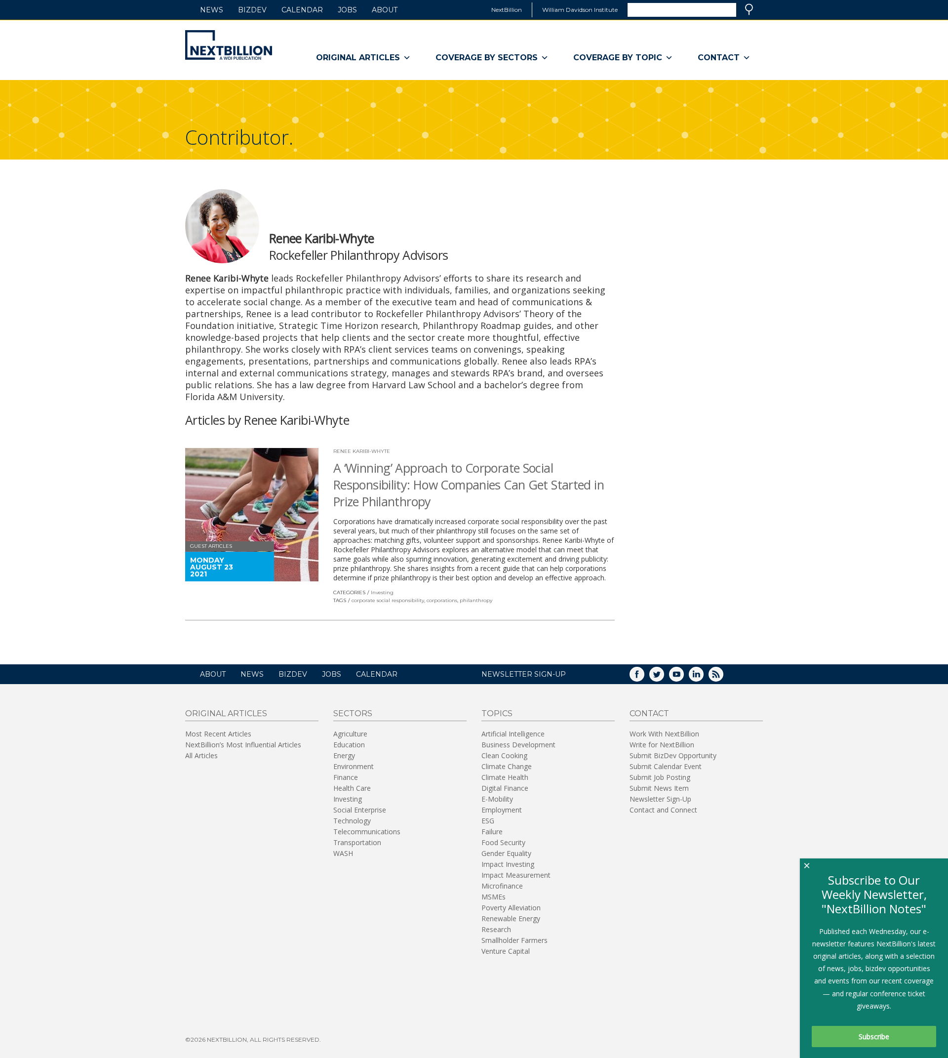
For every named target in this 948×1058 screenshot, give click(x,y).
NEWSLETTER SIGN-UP (523, 674)
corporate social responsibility (388, 600)
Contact (719, 57)
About (384, 9)
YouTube (683, 677)
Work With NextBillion (664, 733)
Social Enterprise (359, 809)
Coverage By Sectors (486, 57)
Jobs (347, 9)
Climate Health (504, 777)
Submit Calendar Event (666, 766)
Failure (492, 831)
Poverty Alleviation (511, 907)
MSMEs (493, 896)
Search (749, 9)
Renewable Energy (510, 918)
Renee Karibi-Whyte (361, 451)
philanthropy (476, 600)
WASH (343, 853)
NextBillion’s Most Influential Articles (243, 744)
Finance (345, 777)
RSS (722, 677)
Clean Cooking (504, 755)
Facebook (643, 677)
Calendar (302, 9)
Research (496, 929)
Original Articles (358, 57)
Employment (501, 809)
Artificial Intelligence (513, 733)
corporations (442, 600)
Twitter (663, 677)
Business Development (518, 744)
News (211, 9)
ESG (487, 820)
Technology (352, 820)
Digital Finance (504, 788)
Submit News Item (659, 788)
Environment (353, 766)
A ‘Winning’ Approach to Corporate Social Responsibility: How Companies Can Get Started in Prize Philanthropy (468, 484)
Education (349, 744)
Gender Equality (506, 853)
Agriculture (350, 733)
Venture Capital (505, 951)
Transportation (357, 842)
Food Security (503, 842)
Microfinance (502, 886)
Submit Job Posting (660, 777)
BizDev (252, 9)
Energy (344, 755)
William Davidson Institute (580, 9)
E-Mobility (497, 799)
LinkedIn (703, 677)
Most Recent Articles (218, 733)
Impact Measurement (516, 875)
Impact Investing (507, 864)
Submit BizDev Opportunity (673, 755)
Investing (382, 592)
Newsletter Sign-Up (660, 799)
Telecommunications (366, 831)
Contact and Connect (663, 809)
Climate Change (506, 766)
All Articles (201, 755)
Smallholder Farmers (514, 940)
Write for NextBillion (662, 744)
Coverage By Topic (617, 57)
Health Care (352, 788)
